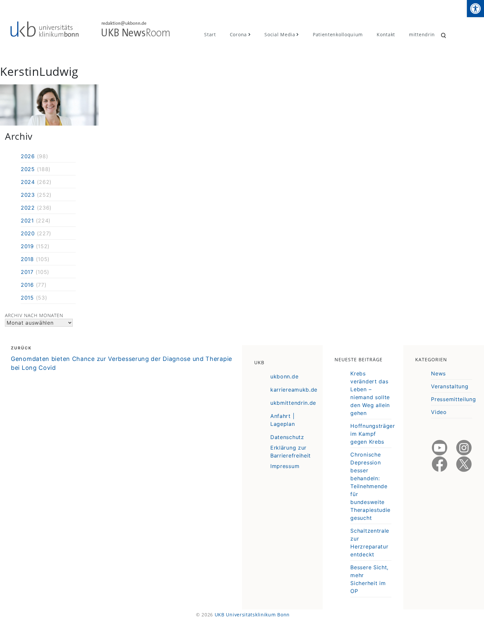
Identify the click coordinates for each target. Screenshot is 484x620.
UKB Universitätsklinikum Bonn (252, 614)
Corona (238, 34)
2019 (27, 246)
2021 (27, 220)
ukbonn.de (284, 376)
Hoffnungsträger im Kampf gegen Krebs (372, 434)
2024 (28, 182)
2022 (28, 207)
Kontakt (386, 34)
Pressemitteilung (453, 399)
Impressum (284, 466)
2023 (28, 195)
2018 (27, 259)
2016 (27, 284)
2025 (28, 169)
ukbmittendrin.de (293, 402)
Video (439, 412)
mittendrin (422, 34)
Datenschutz (287, 437)
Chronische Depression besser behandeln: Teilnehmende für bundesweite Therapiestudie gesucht (370, 486)
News (438, 373)
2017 (27, 272)
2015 (27, 297)
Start (210, 34)
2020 (28, 233)
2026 (28, 156)
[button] (475, 8)
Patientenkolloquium (338, 34)
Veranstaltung (449, 386)
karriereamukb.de (293, 389)
